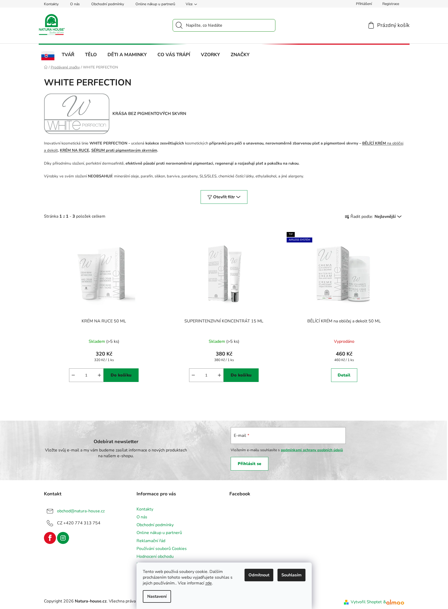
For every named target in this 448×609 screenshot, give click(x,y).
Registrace (390, 3)
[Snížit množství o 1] (73, 375)
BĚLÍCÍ (368, 143)
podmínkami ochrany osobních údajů (312, 450)
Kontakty (51, 4)
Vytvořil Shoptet (366, 602)
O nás (75, 4)
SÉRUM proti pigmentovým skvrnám (124, 150)
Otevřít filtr (224, 197)
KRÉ (378, 143)
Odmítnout (258, 575)
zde (208, 583)
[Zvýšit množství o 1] (99, 375)
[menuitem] (48, 55)
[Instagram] (63, 538)
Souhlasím (291, 575)
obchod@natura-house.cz (81, 511)
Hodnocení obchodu (155, 556)
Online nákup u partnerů (155, 4)
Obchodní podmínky (107, 4)
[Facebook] (50, 538)
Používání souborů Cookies (162, 549)
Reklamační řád (151, 541)
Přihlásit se (249, 464)
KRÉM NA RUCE (74, 150)
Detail (344, 375)
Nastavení (157, 596)
